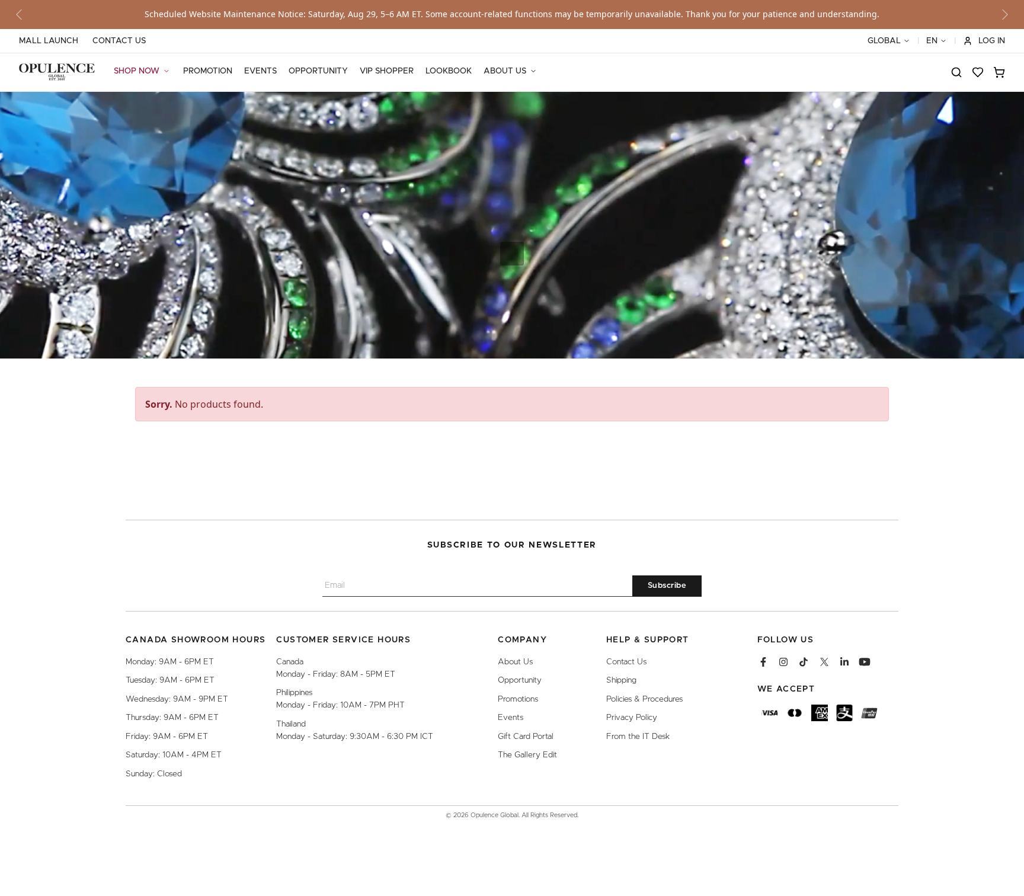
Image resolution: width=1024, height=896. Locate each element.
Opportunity (520, 680)
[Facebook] (763, 662)
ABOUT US (505, 71)
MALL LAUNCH (48, 41)
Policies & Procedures (644, 699)
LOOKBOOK (448, 71)
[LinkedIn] (844, 662)
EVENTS (260, 71)
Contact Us (626, 662)
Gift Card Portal (525, 736)
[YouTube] (865, 662)
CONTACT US (119, 41)
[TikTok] (803, 662)
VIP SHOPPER (387, 71)
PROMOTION (207, 71)
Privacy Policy (631, 717)
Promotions (518, 699)
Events (510, 717)
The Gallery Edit (527, 755)
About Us (515, 662)
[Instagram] (783, 662)
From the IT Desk (638, 736)
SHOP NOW (136, 71)
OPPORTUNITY (318, 71)
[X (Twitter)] (824, 662)
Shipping (621, 680)
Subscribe (667, 586)
